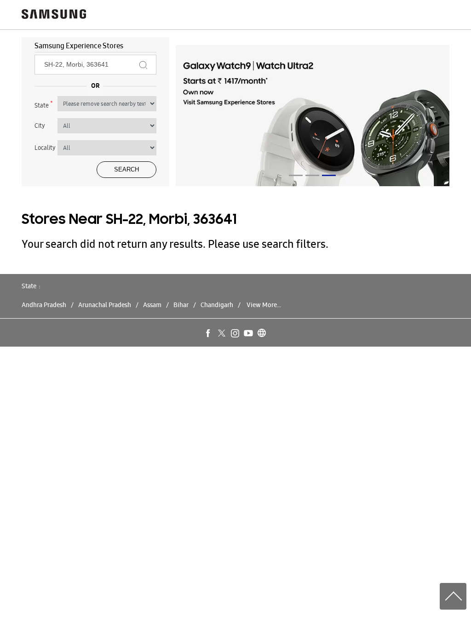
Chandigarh (217, 305)
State (43, 104)
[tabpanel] (313, 117)
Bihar (181, 305)
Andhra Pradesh (44, 305)
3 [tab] (329, 175)
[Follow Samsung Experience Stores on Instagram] (235, 334)
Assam (152, 305)
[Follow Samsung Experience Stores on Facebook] (209, 334)
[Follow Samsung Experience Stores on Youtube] (249, 334)
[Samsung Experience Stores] (54, 15)
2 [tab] (312, 175)
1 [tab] (296, 175)
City (39, 125)
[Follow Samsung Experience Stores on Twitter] (222, 334)
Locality (45, 147)
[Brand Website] (262, 334)
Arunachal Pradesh (104, 305)
